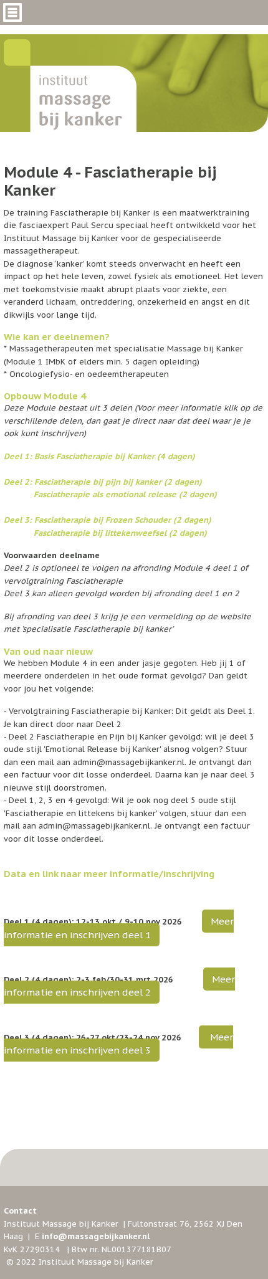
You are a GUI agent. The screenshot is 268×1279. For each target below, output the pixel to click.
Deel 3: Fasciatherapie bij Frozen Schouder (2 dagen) (107, 520)
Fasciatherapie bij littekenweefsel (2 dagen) (120, 533)
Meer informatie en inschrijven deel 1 (119, 927)
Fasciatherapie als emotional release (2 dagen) (124, 494)
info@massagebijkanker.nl (96, 1236)
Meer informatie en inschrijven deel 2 (119, 985)
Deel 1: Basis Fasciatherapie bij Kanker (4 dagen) (99, 456)
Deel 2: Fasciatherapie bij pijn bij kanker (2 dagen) (103, 482)
